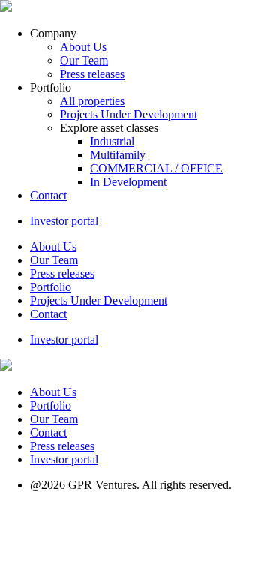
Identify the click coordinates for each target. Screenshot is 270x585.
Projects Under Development (128, 114)
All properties (92, 100)
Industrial (112, 141)
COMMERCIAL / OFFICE (156, 168)
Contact (48, 195)
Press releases (92, 74)
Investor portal (64, 220)
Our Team (84, 60)
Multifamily (118, 154)
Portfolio (50, 286)
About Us (83, 46)
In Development (128, 182)
